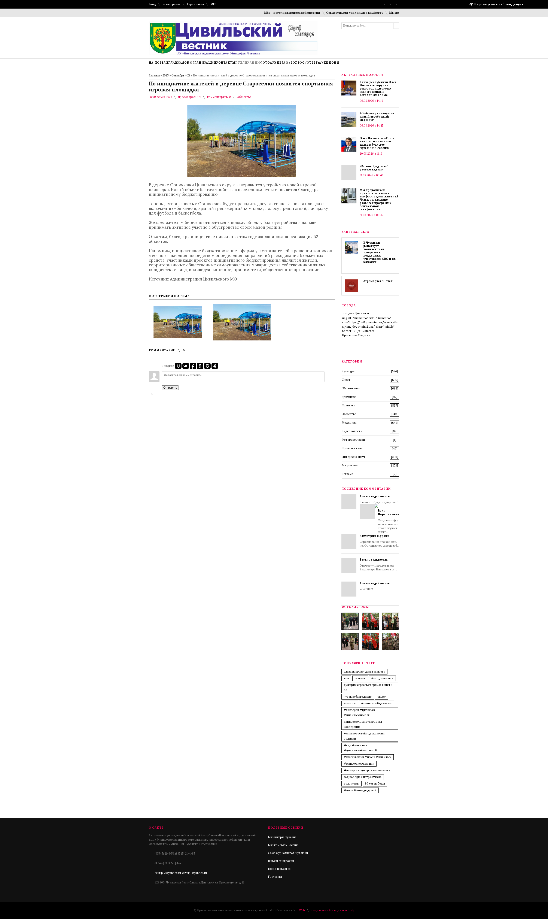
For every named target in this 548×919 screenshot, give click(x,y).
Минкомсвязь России (283, 845)
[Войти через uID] (178, 366)
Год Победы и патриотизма (362, 777)
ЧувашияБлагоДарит (358, 696)
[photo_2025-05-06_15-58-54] (370, 641)
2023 (165, 75)
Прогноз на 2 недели (356, 335)
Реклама (347, 474)
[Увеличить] (178, 322)
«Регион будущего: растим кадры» (374, 168)
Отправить (170, 387)
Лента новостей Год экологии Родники (364, 736)
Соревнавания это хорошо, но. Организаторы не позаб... (379, 541)
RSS (213, 4)
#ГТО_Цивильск (382, 678)
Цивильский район (281, 861)
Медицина (349, 422)
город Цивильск (279, 869)
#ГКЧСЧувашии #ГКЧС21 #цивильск (367, 757)
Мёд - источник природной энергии (272, 13)
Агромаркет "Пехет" (378, 281)
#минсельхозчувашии (359, 763)
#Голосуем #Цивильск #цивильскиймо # (359, 712)
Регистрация (171, 4)
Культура (348, 371)
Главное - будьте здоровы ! (379, 514)
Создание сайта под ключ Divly (332, 910)
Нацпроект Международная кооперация (363, 724)
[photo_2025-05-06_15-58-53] (350, 641)
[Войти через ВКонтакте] (185, 366)
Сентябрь (178, 75)
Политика (348, 405)
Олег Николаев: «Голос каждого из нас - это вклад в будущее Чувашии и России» (377, 143)
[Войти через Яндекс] (200, 366)
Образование (351, 388)
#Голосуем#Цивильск (376, 703)
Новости (350, 703)
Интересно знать (353, 457)
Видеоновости (352, 431)
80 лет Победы (375, 783)
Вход (152, 4)
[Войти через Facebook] (193, 366)
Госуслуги (275, 877)
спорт (381, 696)
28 (188, 75)
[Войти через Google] (207, 366)
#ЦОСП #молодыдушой (360, 790)
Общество (244, 97)
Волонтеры (351, 783)
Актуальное (349, 465)
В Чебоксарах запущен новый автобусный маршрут (377, 116)
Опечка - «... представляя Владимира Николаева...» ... (378, 564)
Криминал (349, 397)
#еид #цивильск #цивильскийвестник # (360, 747)
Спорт (346, 380)
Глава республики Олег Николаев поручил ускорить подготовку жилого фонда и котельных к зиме (378, 89)
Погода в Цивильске (355, 313)
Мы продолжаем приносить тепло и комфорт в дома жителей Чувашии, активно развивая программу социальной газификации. (379, 199)
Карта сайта (195, 4)
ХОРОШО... (375, 586)
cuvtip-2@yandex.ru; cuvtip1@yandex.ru (181, 873)
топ (346, 678)
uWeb (301, 910)
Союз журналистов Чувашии (288, 853)
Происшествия (352, 448)
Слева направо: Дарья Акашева (364, 671)
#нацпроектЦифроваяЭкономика (367, 770)
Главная (154, 75)
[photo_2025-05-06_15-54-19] (350, 621)
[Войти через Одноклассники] (214, 366)
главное (360, 678)
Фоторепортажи (353, 440)
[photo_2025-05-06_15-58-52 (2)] (390, 621)
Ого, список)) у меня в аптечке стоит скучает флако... (388, 521)
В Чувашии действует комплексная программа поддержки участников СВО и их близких (379, 252)
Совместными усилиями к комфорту (335, 13)
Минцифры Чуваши (282, 837)
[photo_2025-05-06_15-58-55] (390, 641)
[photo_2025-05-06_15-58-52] (370, 621)
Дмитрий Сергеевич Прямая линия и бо (368, 687)
